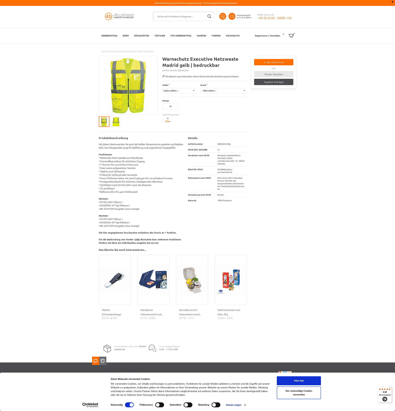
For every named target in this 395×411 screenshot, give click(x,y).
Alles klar (299, 380)
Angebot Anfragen (274, 82)
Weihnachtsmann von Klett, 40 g (229, 312)
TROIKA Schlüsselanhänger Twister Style (111, 314)
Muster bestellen (273, 74)
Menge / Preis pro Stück (170, 114)
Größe (165, 85)
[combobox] (184, 16)
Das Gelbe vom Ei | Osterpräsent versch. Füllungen (190, 314)
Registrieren (261, 35)
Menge (165, 100)
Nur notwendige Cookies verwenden (299, 393)
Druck (203, 85)
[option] (105, 121)
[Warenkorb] (289, 35)
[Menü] (390, 388)
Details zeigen (233, 405)
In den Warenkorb (274, 62)
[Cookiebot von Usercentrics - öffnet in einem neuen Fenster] (90, 405)
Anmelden (275, 35)
